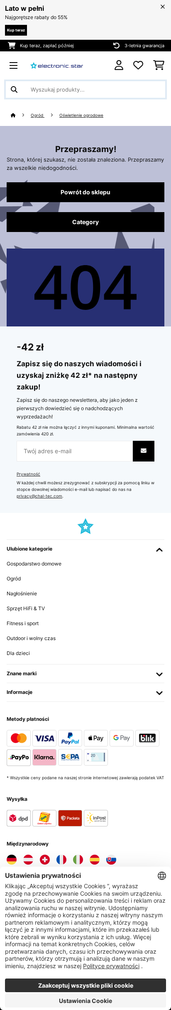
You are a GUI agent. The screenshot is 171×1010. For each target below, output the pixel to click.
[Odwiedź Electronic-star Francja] (61, 860)
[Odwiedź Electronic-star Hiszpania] (95, 860)
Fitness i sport (23, 623)
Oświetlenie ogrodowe (81, 115)
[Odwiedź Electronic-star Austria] (28, 860)
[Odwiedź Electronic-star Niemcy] (12, 860)
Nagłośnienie (22, 593)
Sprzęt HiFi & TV (26, 608)
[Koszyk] (158, 65)
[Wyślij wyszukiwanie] (14, 89)
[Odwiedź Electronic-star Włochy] (78, 860)
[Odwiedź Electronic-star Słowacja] (111, 860)
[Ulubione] (138, 65)
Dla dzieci (18, 653)
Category (85, 222)
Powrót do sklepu (85, 192)
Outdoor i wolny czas (31, 638)
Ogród (37, 115)
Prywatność (28, 474)
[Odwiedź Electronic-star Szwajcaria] (45, 860)
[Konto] (119, 65)
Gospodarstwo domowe (34, 564)
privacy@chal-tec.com (39, 496)
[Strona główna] (21, 115)
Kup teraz (16, 30)
